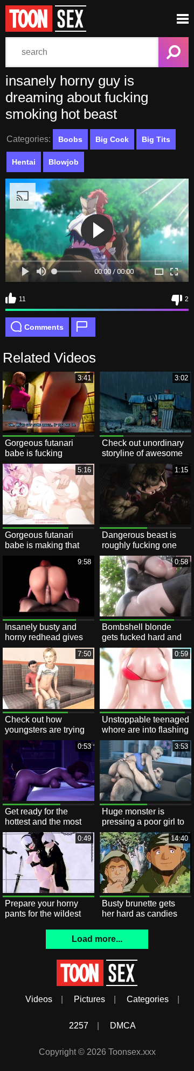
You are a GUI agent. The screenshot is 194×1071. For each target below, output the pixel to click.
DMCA (123, 1025)
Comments (44, 327)
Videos (38, 999)
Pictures (89, 999)
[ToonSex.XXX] (45, 28)
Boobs (70, 139)
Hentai (24, 162)
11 (22, 299)
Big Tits (156, 139)
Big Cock (112, 139)
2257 (78, 1025)
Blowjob (63, 162)
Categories (148, 999)
